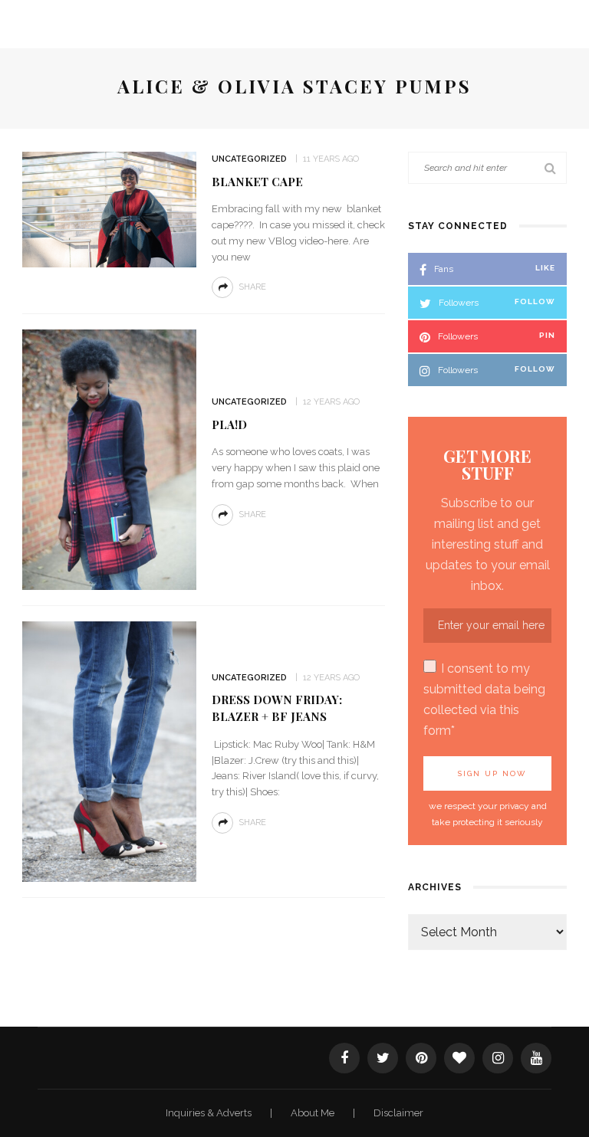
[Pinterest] (421, 1058)
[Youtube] (536, 1058)
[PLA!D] (109, 459)
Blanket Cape (257, 181)
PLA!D (229, 424)
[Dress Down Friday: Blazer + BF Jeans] (109, 751)
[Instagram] (497, 1058)
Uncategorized (249, 159)
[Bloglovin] (459, 1058)
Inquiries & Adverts (210, 1113)
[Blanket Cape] (109, 209)
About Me (314, 1113)
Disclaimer (398, 1113)
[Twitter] (382, 1058)
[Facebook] (344, 1058)
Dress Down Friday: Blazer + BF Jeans (277, 708)
